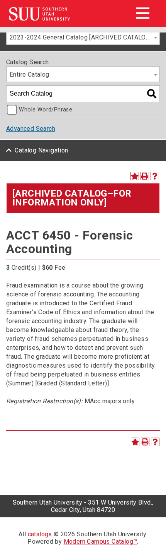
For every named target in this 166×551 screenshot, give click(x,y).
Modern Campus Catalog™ (100, 541)
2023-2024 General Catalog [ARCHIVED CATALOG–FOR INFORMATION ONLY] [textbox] (84, 37)
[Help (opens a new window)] (155, 176)
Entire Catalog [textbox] (29, 74)
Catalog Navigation (41, 150)
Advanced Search (30, 128)
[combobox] (83, 37)
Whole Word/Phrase (45, 109)
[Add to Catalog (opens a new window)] (134, 176)
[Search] (152, 93)
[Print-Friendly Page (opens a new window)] (145, 176)
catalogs (40, 534)
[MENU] (142, 13)
